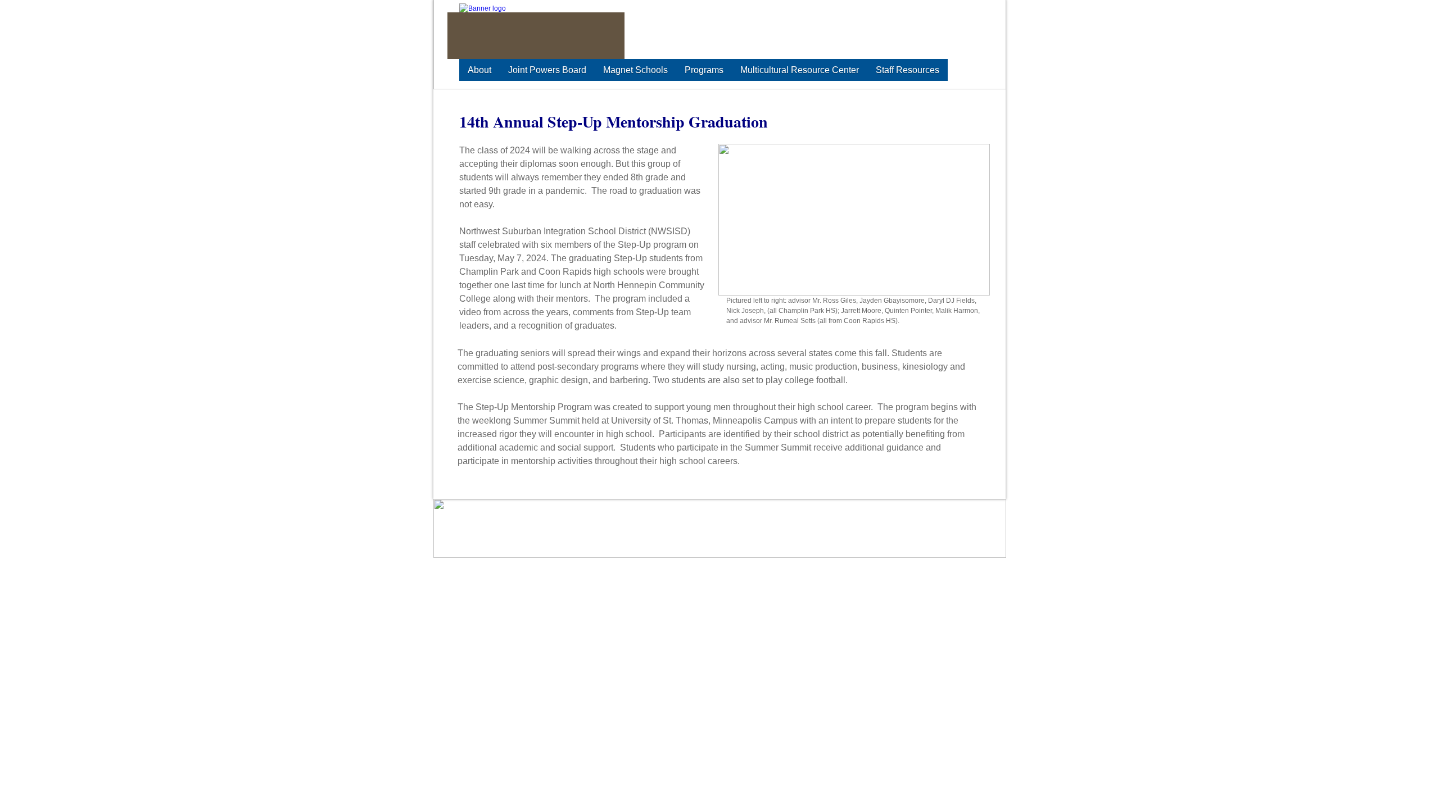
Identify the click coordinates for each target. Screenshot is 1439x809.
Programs (704, 70)
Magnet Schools (635, 70)
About (479, 70)
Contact (906, 516)
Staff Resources (907, 70)
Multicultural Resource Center (799, 70)
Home (681, 516)
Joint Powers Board (547, 70)
